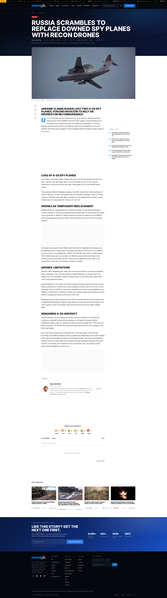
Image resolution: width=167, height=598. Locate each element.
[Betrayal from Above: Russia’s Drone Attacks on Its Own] (96, 493)
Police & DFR (68, 573)
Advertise (81, 565)
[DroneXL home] (39, 6)
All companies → (55, 576)
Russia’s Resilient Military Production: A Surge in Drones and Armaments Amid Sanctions (69, 503)
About (80, 559)
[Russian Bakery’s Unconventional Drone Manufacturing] (44, 493)
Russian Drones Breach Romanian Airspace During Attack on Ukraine (123, 502)
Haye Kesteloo (55, 384)
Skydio (53, 565)
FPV (66, 579)
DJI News (65, 5)
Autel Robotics (55, 562)
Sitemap (128, 594)
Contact (80, 562)
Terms (123, 594)
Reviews (87, 5)
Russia (41, 12)
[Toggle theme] (121, 5)
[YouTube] (40, 576)
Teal (52, 573)
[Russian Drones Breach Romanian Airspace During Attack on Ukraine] (123, 493)
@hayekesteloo (62, 394)
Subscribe (129, 5)
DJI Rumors (68, 565)
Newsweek (45, 131)
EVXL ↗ (80, 570)
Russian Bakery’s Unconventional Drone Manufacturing (43, 502)
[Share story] (35, 109)
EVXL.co (52, 392)
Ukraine (49, 118)
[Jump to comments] (35, 118)
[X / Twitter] (33, 576)
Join (114, 564)
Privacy (116, 594)
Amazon (53, 570)
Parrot (53, 568)
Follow (98, 388)
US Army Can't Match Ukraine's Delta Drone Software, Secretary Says (121, 140)
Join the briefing (75, 541)
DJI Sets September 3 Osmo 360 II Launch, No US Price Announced (121, 151)
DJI (52, 559)
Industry (95, 5)
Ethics (80, 568)
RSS (134, 594)
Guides (79, 5)
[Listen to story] (35, 114)
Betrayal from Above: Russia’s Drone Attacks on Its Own (94, 502)
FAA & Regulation (69, 570)
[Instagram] (44, 576)
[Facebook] (36, 576)
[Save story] (35, 105)
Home (51, 5)
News (57, 5)
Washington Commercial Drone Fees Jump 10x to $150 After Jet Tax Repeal (122, 157)
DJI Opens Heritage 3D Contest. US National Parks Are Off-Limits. (121, 146)
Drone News (68, 559)
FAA (73, 5)
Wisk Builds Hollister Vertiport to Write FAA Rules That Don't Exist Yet (121, 134)
